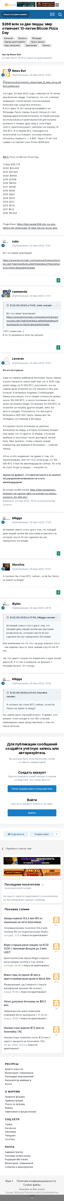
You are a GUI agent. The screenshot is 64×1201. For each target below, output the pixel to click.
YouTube (10, 1139)
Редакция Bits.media (16, 1159)
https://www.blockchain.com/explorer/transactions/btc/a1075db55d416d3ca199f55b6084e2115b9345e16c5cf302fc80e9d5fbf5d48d (31, 264)
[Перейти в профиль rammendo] (6, 293)
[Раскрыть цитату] (8, 305)
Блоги (8, 1083)
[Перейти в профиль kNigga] (6, 520)
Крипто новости (14, 1069)
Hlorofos (18, 564)
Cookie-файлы (32, 1184)
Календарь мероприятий (19, 1076)
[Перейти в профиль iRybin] (6, 605)
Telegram (10, 1135)
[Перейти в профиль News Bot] (6, 72)
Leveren (18, 358)
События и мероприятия (19, 1166)
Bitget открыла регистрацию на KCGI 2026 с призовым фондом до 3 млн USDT (26, 948)
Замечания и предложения (20, 1111)
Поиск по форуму (15, 1104)
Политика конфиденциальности (36, 1181)
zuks (15, 241)
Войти (32, 812)
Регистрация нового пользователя (32, 788)
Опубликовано (31, 74)
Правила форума (15, 1096)
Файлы (9, 1107)
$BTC (6, 157)
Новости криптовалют (39, 57)
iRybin (16, 604)
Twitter (9, 1124)
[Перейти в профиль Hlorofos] (6, 567)
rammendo (19, 291)
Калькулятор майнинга (18, 1080)
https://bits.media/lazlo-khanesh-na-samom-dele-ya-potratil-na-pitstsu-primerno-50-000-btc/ (30, 493)
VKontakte (10, 1131)
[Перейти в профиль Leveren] (6, 361)
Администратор (14, 1152)
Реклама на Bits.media (17, 1155)
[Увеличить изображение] (32, 83)
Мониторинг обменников (19, 1072)
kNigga (17, 518)
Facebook (10, 1128)
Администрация (14, 1100)
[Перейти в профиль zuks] (6, 243)
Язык (8, 1181)
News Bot (15, 54)
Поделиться (17, 834)
